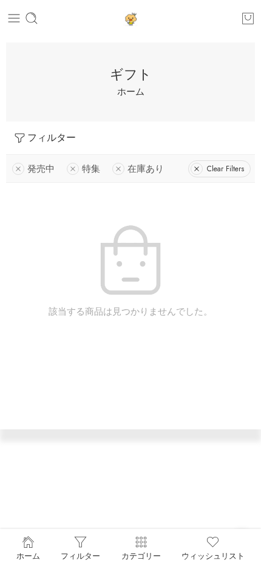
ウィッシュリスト (213, 555)
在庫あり (145, 168)
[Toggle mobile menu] (14, 18)
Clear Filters (225, 168)
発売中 (41, 168)
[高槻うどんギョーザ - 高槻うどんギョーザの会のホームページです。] (130, 18)
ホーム (130, 91)
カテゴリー (141, 555)
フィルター (51, 138)
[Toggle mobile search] (31, 18)
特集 (91, 168)
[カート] (248, 18)
